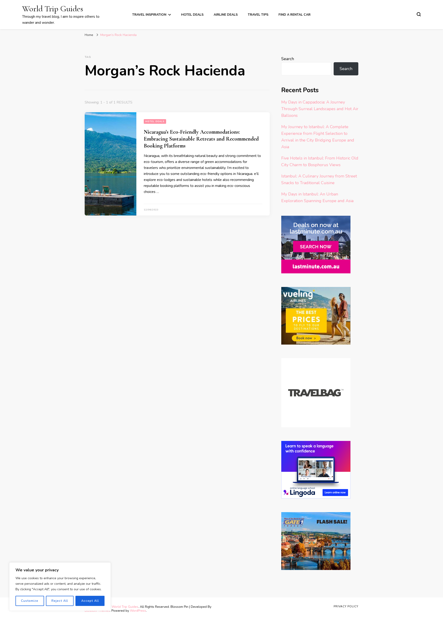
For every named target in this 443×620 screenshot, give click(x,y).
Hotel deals (192, 14)
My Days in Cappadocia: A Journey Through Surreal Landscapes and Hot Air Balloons (319, 108)
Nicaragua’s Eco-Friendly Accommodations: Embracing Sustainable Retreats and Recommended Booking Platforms (201, 139)
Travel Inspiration (149, 14)
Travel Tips (258, 14)
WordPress (138, 610)
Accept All (90, 601)
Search (287, 59)
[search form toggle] (419, 14)
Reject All (59, 601)
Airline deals (226, 14)
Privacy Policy (346, 606)
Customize (29, 601)
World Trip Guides (52, 9)
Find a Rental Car (294, 14)
